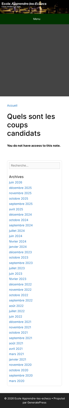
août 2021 (16, 343)
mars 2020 (16, 381)
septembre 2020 (21, 375)
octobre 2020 (18, 370)
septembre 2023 (21, 263)
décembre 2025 (20, 188)
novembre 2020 (20, 364)
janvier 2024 (18, 246)
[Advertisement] (34, 60)
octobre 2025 (18, 198)
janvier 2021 (17, 359)
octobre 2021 (18, 332)
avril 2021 (16, 348)
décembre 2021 (20, 322)
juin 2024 (15, 236)
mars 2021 (16, 354)
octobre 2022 (18, 295)
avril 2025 (16, 209)
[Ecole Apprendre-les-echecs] (34, 6)
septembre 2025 (21, 204)
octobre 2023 (18, 257)
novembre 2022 (20, 289)
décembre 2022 (20, 284)
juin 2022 (15, 316)
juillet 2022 (17, 311)
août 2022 (16, 306)
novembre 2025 (20, 193)
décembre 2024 (20, 214)
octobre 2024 (18, 220)
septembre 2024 (21, 225)
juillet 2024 (17, 230)
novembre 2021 (20, 327)
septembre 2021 (20, 338)
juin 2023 (15, 273)
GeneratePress (36, 402)
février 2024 (17, 241)
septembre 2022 (21, 300)
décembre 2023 (20, 252)
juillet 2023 (17, 268)
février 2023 (17, 279)
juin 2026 (15, 182)
